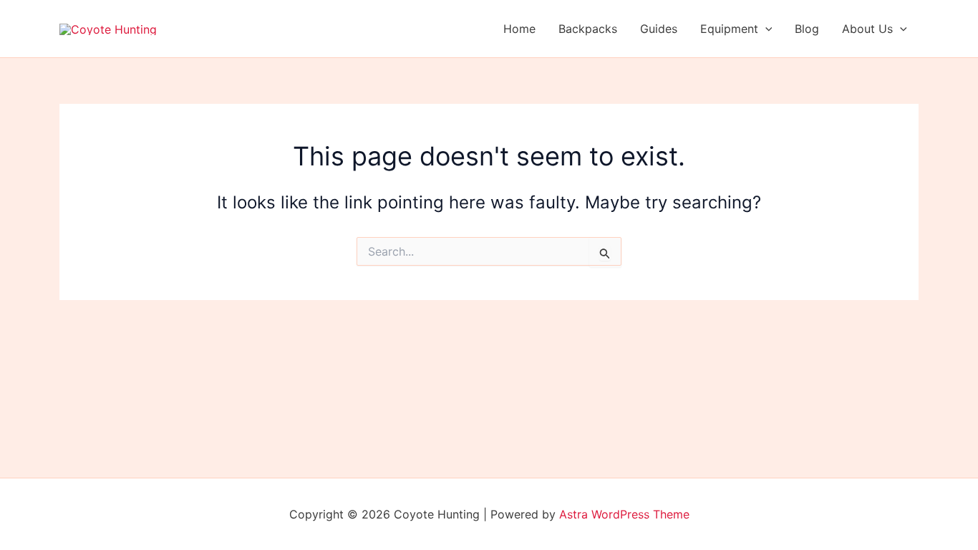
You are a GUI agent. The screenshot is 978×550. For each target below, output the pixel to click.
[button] (765, 28)
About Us (867, 28)
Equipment (729, 28)
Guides (658, 28)
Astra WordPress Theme (624, 514)
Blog (807, 28)
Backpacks (587, 28)
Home (519, 28)
